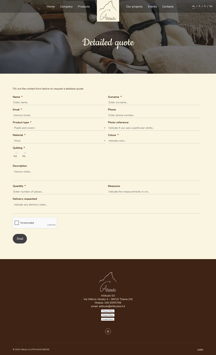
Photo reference (118, 122)
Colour (113, 135)
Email (17, 109)
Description (20, 166)
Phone (112, 109)
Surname (115, 97)
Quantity (19, 186)
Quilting (19, 148)
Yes (15, 156)
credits (200, 349)
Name (18, 97)
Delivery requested (25, 199)
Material (19, 135)
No (23, 156)
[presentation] (35, 223)
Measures (114, 186)
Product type (22, 122)
